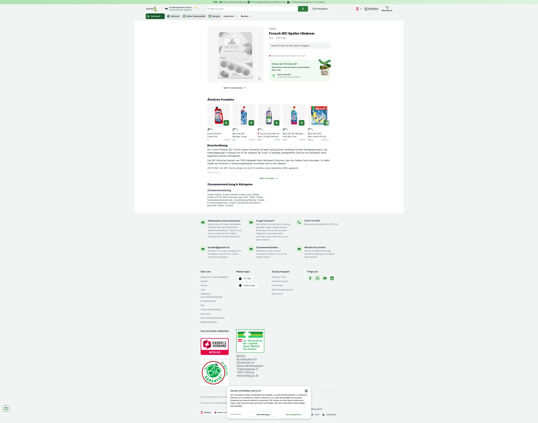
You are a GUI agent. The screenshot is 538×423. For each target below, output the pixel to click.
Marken (244, 16)
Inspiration (228, 16)
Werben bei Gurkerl (315, 247)
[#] (250, 341)
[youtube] (325, 278)
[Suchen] (303, 9)
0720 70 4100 (312, 220)
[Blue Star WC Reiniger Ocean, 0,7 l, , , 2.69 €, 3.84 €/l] (243, 115)
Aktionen (175, 16)
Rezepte (216, 16)
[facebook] (310, 278)
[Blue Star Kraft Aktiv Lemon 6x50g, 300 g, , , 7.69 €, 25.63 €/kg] (319, 115)
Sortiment (155, 16)
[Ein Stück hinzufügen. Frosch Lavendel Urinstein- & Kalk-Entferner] (276, 123)
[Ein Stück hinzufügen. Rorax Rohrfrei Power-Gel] (226, 123)
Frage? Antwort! (265, 220)
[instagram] (317, 278)
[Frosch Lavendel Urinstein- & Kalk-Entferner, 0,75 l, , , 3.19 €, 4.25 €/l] (269, 115)
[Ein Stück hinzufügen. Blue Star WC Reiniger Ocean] (251, 123)
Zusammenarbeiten (267, 247)
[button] (371, 9)
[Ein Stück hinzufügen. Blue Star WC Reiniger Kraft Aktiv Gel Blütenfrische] (301, 123)
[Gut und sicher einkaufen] (215, 372)
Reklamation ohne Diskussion (224, 220)
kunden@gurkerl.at (218, 247)
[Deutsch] (358, 9)
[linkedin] (332, 278)
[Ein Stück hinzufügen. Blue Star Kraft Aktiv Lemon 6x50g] (327, 123)
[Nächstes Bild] (325, 114)
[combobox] (252, 9)
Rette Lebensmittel (196, 16)
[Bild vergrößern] (259, 79)
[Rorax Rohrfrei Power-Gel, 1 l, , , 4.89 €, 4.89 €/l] (218, 115)
